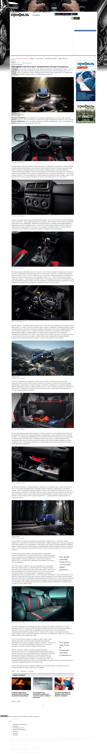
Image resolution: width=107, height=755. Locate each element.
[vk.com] (85, 30)
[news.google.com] (75, 44)
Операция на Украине (21, 58)
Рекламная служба (18, 728)
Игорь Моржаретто (27, 62)
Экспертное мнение (51, 58)
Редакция (15, 726)
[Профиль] (20, 15)
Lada (18, 671)
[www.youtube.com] (75, 36)
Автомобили (36, 15)
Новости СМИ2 (16, 701)
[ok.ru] (75, 33)
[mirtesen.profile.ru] (75, 39)
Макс (27, 665)
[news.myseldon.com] (75, 42)
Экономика (39, 58)
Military (32, 58)
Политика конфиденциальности (19, 750)
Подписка (15, 733)
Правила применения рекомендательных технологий (25, 752)
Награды (15, 735)
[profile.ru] (75, 50)
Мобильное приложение (20, 724)
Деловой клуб (63, 58)
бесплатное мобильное (18, 667)
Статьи (13, 59)
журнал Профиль (50, 665)
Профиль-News (40, 665)
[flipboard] (75, 53)
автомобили (23, 671)
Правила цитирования (19, 729)
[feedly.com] (75, 47)
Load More (42, 706)
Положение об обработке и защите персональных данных (26, 748)
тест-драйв (30, 671)
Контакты (15, 731)
